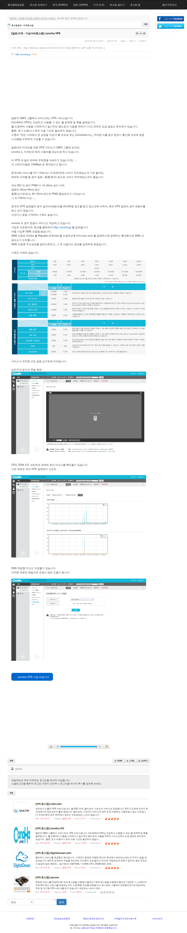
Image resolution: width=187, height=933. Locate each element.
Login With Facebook (170, 19)
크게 (137, 33)
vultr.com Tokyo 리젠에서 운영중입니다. (99, 927)
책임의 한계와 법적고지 (93, 918)
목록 (146, 24)
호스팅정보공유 (16, 4)
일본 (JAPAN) (80, 4)
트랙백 (118, 761)
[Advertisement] (79, 84)
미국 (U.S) (98, 4)
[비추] (107, 747)
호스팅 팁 (135, 4)
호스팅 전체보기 (38, 4)
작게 (140, 33)
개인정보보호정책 (62, 918)
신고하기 (143, 761)
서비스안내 (157, 918)
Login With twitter (170, 26)
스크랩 (130, 761)
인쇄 (144, 33)
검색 (61, 902)
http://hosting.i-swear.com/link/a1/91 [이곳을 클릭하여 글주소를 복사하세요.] (64, 47)
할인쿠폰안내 (169, 4)
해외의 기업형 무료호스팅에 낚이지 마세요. (33, 18)
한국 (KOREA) (60, 4)
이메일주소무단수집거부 (125, 918)
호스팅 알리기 (117, 4)
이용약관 (30, 918)
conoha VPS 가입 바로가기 (33, 677)
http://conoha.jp (22, 54)
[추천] (51, 747)
